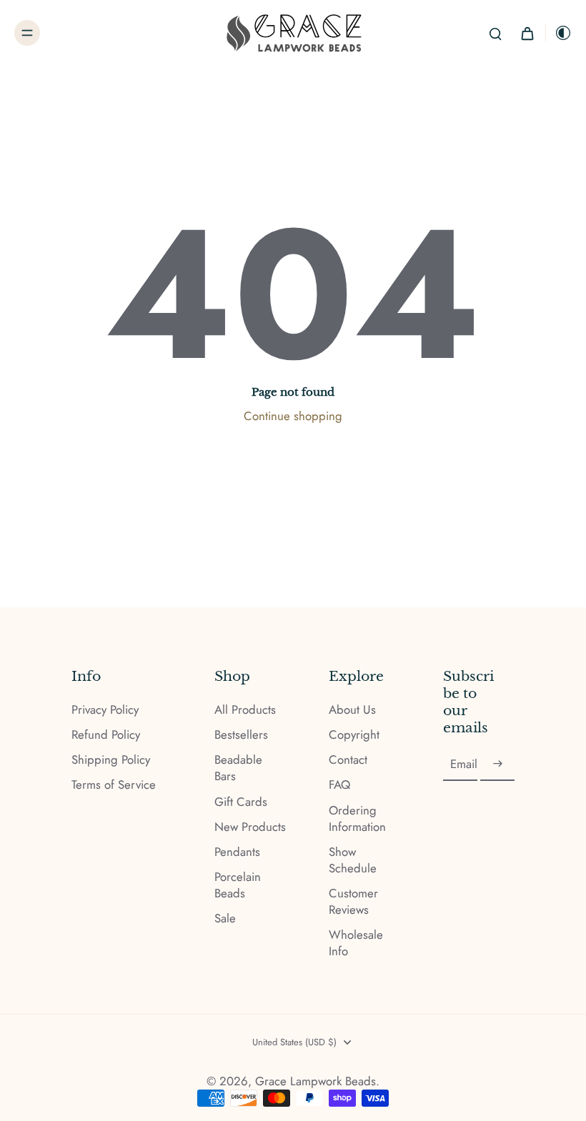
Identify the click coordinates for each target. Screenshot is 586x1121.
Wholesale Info (356, 943)
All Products (245, 710)
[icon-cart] (526, 33)
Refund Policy (105, 735)
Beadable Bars (238, 768)
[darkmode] (559, 32)
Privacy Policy (105, 710)
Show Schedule (353, 860)
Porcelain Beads (237, 885)
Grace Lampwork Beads (315, 1081)
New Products (250, 827)
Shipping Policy (110, 760)
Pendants (237, 852)
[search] (495, 33)
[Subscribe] (497, 764)
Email (463, 764)
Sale (225, 918)
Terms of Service (113, 785)
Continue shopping (293, 415)
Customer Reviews (353, 901)
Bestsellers (241, 735)
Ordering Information (357, 818)
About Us (352, 710)
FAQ (339, 785)
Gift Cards (240, 802)
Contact (348, 760)
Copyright (354, 735)
